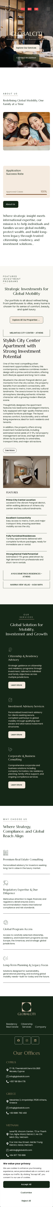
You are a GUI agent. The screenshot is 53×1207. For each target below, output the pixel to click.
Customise (26, 1192)
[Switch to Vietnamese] (36, 9)
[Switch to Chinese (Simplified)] (23, 9)
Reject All (26, 1200)
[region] (26, 1183)
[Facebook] (18, 1040)
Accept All (26, 1184)
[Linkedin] (35, 1040)
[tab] (26, 333)
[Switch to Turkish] (29, 9)
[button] (6, 471)
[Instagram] (27, 1040)
